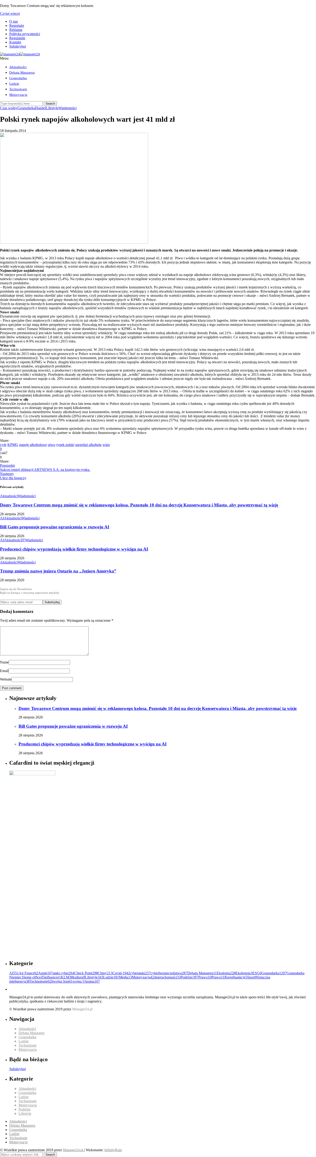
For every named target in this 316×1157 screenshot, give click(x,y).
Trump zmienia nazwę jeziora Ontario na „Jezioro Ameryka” (58, 571)
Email (4, 671)
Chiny (105, 973)
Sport (252, 977)
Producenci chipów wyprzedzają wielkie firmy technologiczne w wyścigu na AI (74, 549)
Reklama (15, 30)
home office (33, 977)
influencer (52, 977)
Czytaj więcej (10, 13)
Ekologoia (243, 973)
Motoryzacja (18, 95)
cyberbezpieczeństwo (169, 973)
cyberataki (140, 973)
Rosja (229, 977)
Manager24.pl (73, 1150)
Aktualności (18, 67)
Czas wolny (8, 108)
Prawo (204, 977)
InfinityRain (113, 1150)
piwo (51, 445)
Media (125, 977)
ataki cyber (63, 973)
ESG (256, 973)
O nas (13, 21)
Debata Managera (22, 72)
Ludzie (14, 83)
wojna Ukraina (86, 981)
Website (6, 679)
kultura (79, 977)
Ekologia (226, 973)
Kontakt (15, 42)
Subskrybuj (17, 46)
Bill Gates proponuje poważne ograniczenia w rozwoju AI (54, 526)
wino (106, 445)
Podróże (189, 977)
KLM (67, 977)
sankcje (241, 977)
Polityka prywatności (24, 34)
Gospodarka (18, 78)
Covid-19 (121, 973)
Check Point (86, 973)
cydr (3, 445)
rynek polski (65, 445)
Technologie (18, 89)
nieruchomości (168, 977)
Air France (28, 973)
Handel (40, 108)
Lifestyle (52, 108)
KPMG (12, 445)
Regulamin (17, 38)
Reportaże (16, 25)
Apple (45, 973)
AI (2, 518)
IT (23, 540)
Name (4, 662)
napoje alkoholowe (33, 445)
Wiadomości (68, 108)
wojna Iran (63, 981)
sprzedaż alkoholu (88, 445)
